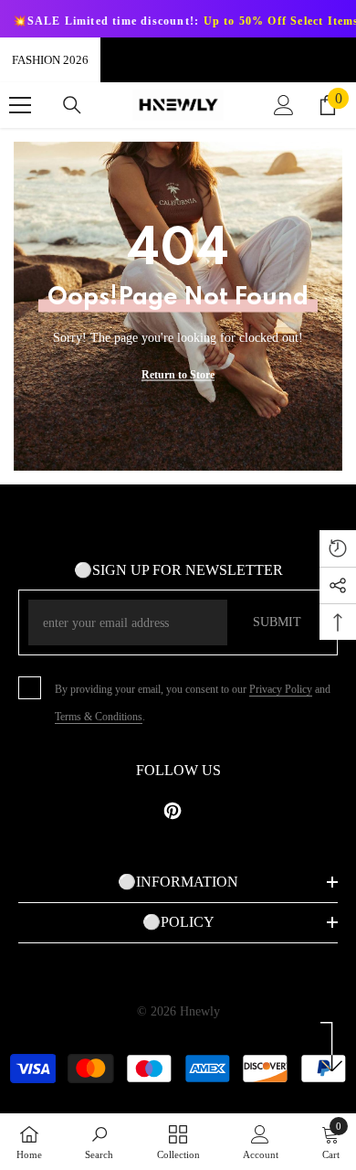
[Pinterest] (173, 811)
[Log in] (284, 105)
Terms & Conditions (98, 716)
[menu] (20, 105)
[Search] (72, 105)
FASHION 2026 (50, 60)
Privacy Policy (280, 689)
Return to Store (178, 374)
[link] (99, 1141)
